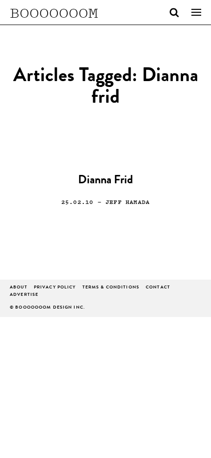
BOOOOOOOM (54, 12)
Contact (158, 288)
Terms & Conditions (110, 288)
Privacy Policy (55, 288)
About (18, 288)
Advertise (24, 295)
